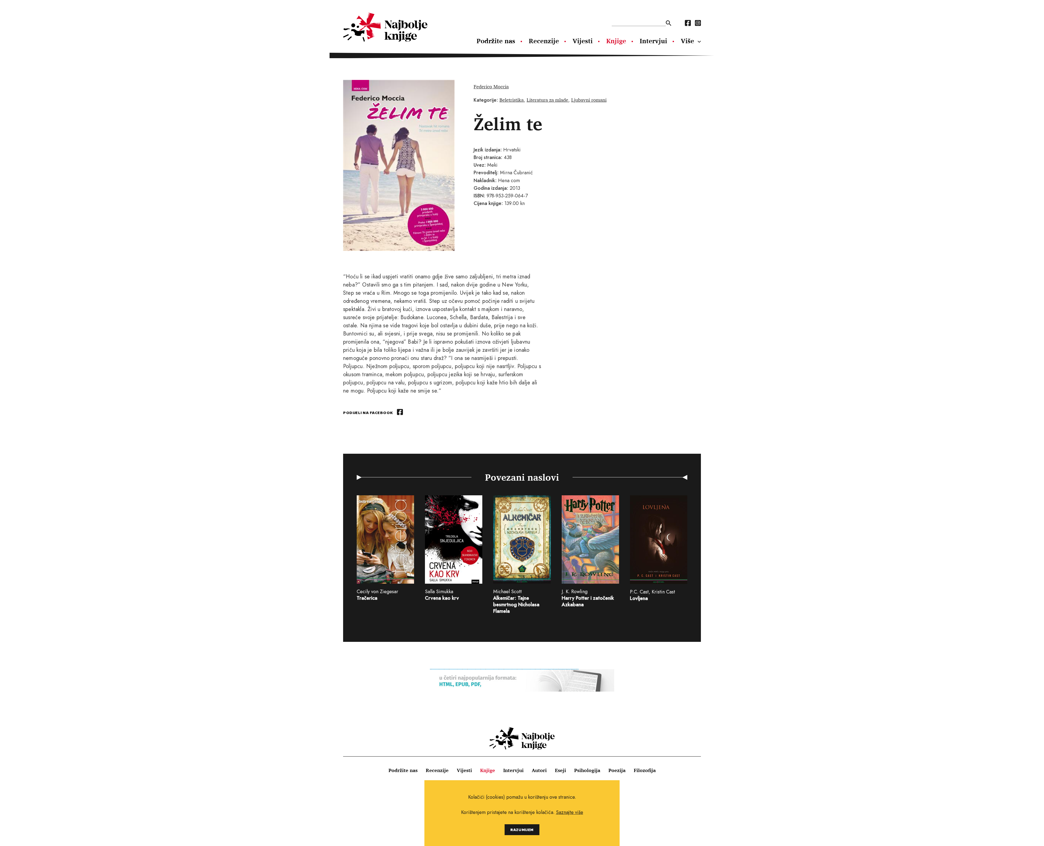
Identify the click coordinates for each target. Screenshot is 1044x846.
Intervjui (653, 41)
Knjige (616, 41)
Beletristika (511, 100)
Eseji (560, 770)
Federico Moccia (491, 86)
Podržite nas (496, 41)
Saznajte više (569, 812)
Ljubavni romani (589, 100)
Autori (539, 770)
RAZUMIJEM (522, 829)
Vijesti (583, 41)
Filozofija (645, 770)
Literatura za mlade (547, 100)
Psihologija (587, 770)
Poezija (617, 770)
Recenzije (544, 41)
